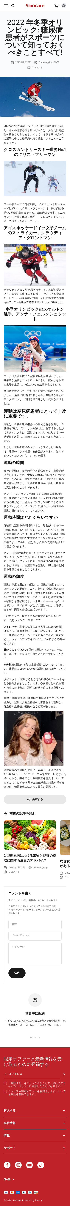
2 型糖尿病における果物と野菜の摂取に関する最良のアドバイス (30, 857)
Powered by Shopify (32, 1200)
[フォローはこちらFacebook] (7, 1165)
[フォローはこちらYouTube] (29, 1165)
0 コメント (37, 67)
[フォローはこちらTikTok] (40, 1165)
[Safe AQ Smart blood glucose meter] (35, 738)
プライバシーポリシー (29, 909)
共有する (37, 799)
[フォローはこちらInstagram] (18, 1165)
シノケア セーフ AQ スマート (37, 774)
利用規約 (51, 909)
